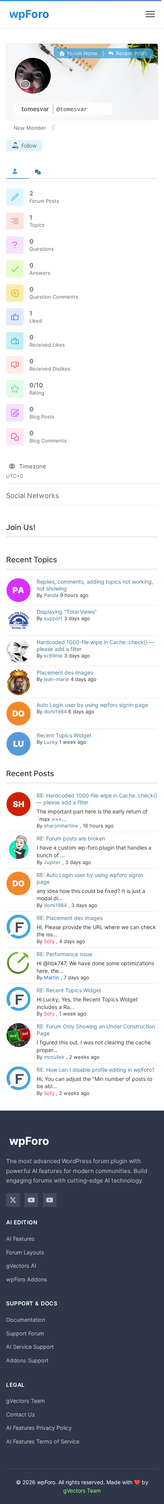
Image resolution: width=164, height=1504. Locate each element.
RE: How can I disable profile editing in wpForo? (95, 1069)
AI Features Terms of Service (42, 1441)
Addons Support (27, 1360)
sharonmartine (61, 826)
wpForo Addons (26, 1279)
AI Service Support (30, 1346)
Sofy (49, 941)
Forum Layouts (25, 1252)
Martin (51, 977)
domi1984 (55, 711)
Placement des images (65, 672)
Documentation (25, 1319)
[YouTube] (31, 1200)
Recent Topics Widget (64, 735)
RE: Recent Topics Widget (69, 990)
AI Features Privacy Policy (39, 1427)
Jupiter (52, 862)
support (53, 618)
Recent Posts (131, 53)
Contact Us (20, 1414)
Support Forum (25, 1333)
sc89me (53, 656)
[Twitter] (13, 1200)
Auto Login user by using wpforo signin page (92, 705)
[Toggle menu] (150, 14)
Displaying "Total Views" (67, 611)
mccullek (54, 1057)
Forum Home (82, 53)
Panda (51, 595)
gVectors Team (25, 1400)
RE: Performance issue (64, 954)
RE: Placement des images (70, 918)
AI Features (20, 1238)
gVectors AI (21, 1265)
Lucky (51, 742)
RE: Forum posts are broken (71, 838)
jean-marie (56, 679)
